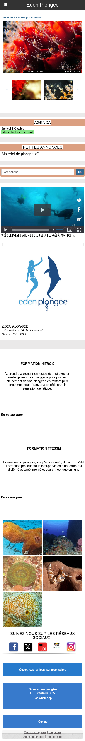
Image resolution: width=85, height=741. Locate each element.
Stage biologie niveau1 (18, 132)
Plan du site (54, 736)
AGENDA (42, 122)
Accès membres (33, 736)
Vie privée (55, 732)
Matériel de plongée (18, 154)
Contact (43, 721)
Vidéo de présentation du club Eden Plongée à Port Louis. (38, 235)
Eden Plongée (42, 5)
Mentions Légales (35, 732)
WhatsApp (45, 697)
